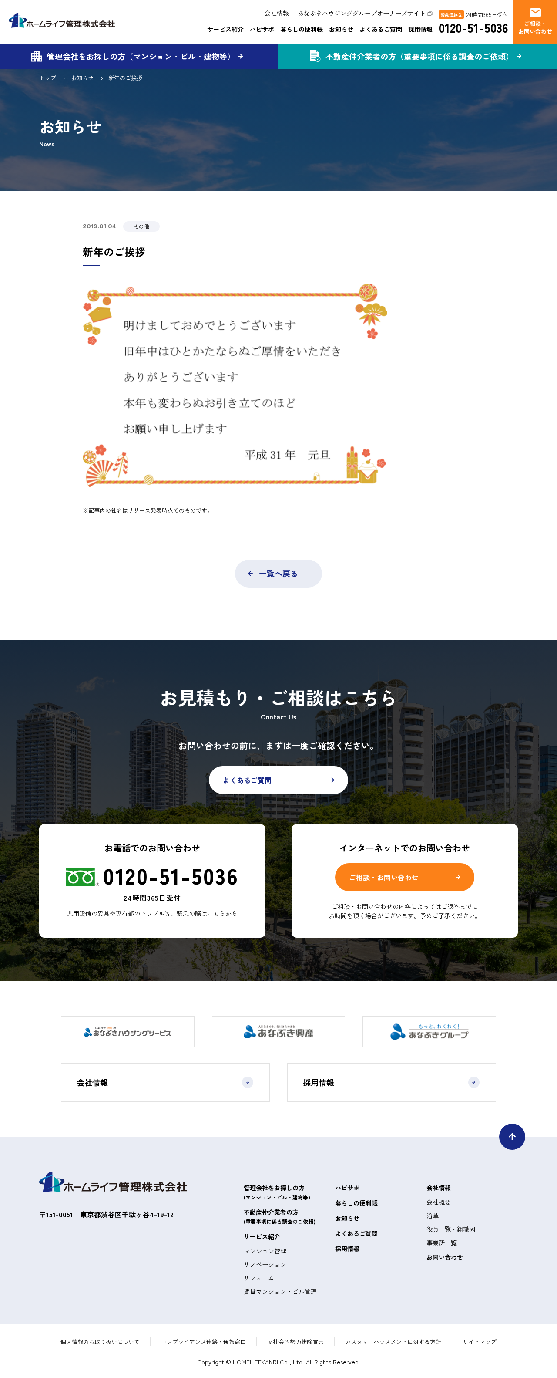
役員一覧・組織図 (450, 1229)
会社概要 (438, 1202)
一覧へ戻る (278, 573)
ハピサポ (262, 29)
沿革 (432, 1215)
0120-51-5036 (473, 27)
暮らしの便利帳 (301, 29)
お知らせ (341, 29)
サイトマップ (480, 1341)
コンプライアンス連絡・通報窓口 (203, 1341)
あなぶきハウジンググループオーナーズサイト (362, 13)
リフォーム (259, 1277)
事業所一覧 (441, 1242)
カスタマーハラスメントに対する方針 (393, 1341)
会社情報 (277, 13)
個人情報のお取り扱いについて (100, 1341)
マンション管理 (265, 1250)
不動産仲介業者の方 (279, 1216)
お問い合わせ (444, 1257)
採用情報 (420, 29)
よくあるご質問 (380, 29)
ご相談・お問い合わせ (384, 877)
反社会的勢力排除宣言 (295, 1341)
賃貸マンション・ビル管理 (280, 1291)
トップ (47, 78)
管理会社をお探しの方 (277, 1192)
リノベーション (265, 1264)
